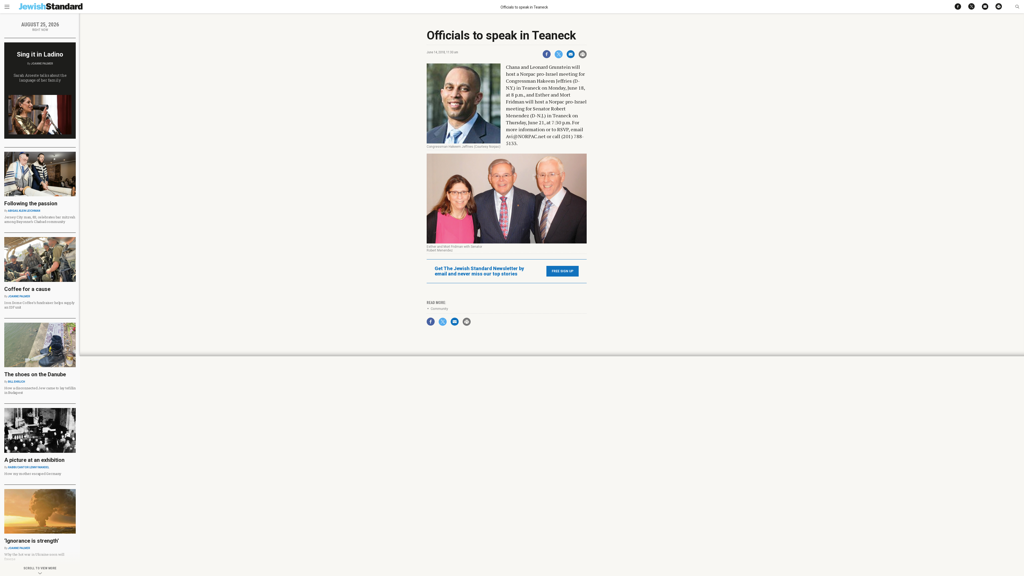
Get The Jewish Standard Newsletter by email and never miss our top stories (479, 271)
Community (439, 309)
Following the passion (30, 203)
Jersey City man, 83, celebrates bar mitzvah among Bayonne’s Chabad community (39, 219)
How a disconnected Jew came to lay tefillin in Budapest (40, 390)
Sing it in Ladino (40, 54)
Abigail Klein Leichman (24, 210)
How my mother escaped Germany (32, 473)
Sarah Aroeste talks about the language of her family (40, 78)
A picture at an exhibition (34, 460)
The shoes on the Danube (35, 374)
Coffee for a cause (27, 289)
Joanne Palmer (42, 63)
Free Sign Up (562, 271)
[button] (1017, 6)
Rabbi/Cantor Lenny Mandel (28, 467)
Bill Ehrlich (16, 381)
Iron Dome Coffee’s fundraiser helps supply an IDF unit (39, 305)
